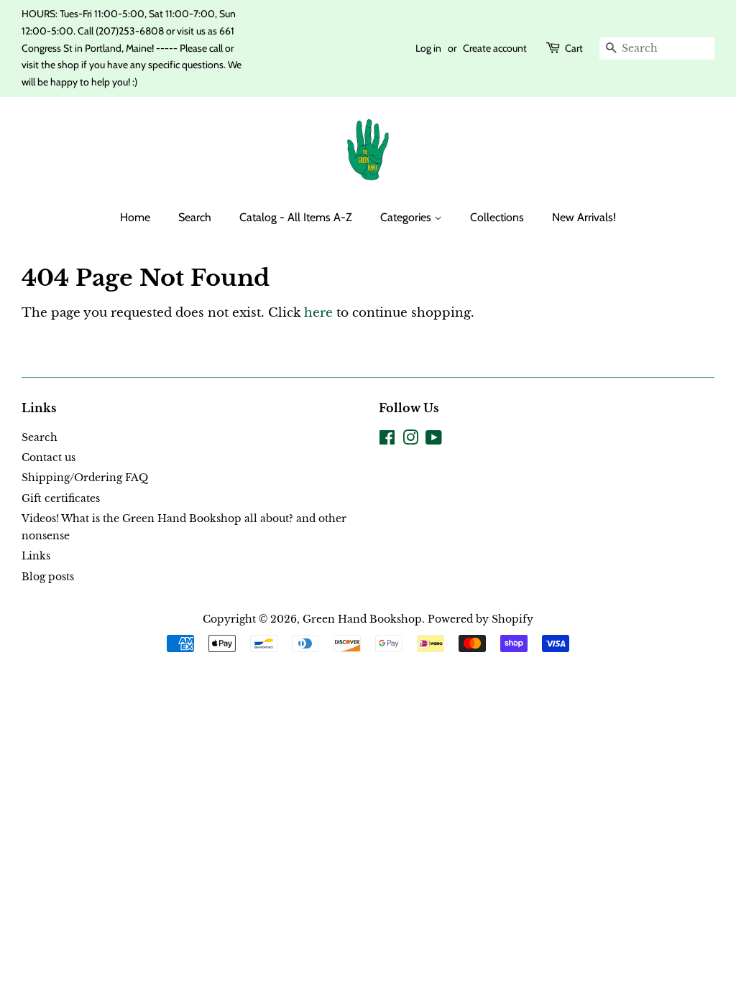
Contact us (48, 457)
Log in (428, 48)
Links (36, 555)
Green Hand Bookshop (362, 619)
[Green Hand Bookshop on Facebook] (387, 440)
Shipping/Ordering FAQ (85, 477)
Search (194, 217)
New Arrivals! (584, 217)
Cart (574, 48)
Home (135, 217)
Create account (495, 48)
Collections (497, 217)
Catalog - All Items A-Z (295, 217)
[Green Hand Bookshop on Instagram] (410, 440)
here (318, 312)
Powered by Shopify (480, 619)
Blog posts (48, 576)
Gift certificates (61, 498)
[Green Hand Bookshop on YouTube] (434, 440)
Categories (407, 217)
